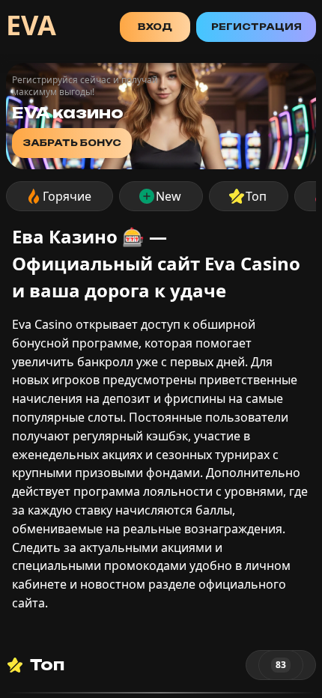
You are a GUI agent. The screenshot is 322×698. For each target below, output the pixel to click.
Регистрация (256, 26)
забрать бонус (71, 142)
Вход (155, 26)
